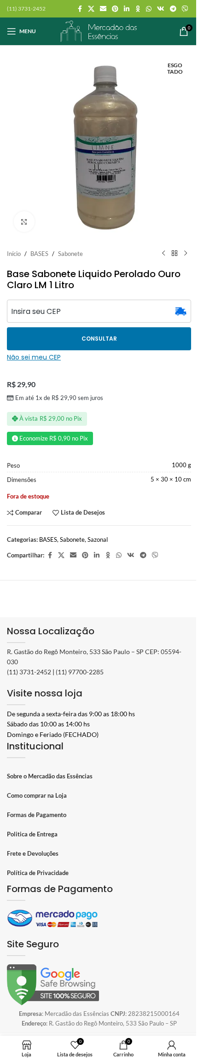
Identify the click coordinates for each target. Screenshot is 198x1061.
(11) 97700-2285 (80, 672)
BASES (39, 253)
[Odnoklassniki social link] (137, 9)
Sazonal (97, 539)
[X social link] (91, 9)
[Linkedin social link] (126, 9)
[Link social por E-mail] (103, 9)
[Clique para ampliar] (24, 221)
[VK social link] (160, 9)
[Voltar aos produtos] (174, 253)
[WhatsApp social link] (148, 9)
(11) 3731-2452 (29, 672)
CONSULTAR (99, 338)
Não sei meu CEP (34, 357)
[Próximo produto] (185, 253)
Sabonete (70, 253)
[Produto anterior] (163, 253)
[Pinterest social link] (115, 9)
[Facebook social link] (79, 9)
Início (14, 253)
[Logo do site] (99, 30)
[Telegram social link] (173, 9)
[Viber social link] (185, 9)
